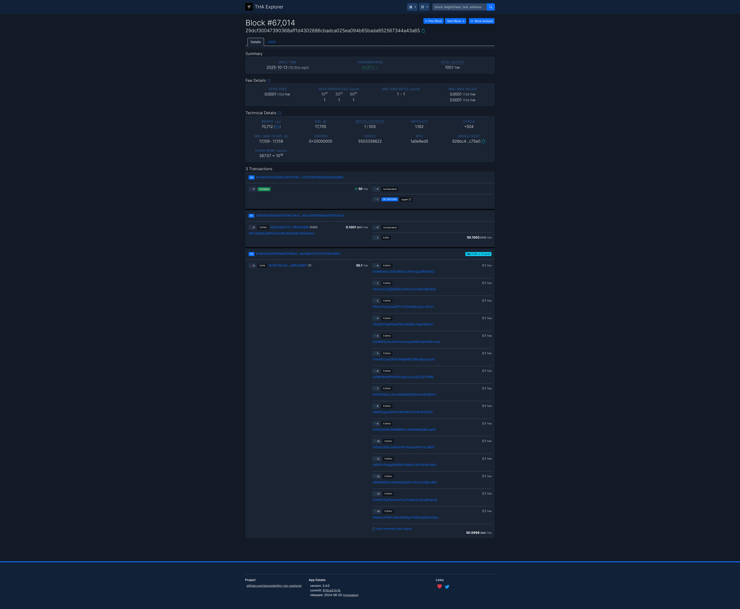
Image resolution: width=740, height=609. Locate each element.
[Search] (491, 7)
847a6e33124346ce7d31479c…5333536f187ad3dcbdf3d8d (299, 177)
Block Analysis (484, 21)
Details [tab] (256, 42)
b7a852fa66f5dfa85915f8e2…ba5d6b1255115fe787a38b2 (298, 253)
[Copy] (423, 31)
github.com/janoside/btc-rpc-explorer (274, 586)
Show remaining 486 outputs (394, 528)
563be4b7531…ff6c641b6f (294, 227)
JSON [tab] (271, 42)
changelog (350, 595)
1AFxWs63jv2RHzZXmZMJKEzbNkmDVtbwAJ (282, 233)
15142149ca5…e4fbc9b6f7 (289, 265)
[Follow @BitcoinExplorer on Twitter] (447, 587)
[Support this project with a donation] (439, 587)
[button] (412, 7)
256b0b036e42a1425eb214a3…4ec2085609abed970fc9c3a (300, 215)
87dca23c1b (332, 590)
